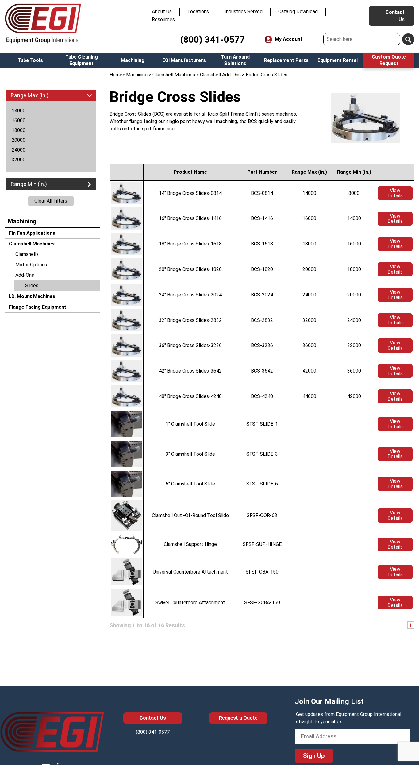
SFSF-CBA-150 (262, 572)
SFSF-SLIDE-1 (262, 424)
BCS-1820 (262, 269)
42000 (309, 371)
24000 (18, 150)
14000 (18, 111)
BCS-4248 (262, 396)
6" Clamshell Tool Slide (190, 484)
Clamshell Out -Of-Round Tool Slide (190, 515)
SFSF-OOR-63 (262, 515)
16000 (18, 120)
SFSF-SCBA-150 (262, 602)
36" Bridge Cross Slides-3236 (190, 345)
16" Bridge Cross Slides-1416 (190, 218)
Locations (198, 11)
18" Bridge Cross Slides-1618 (190, 244)
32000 (18, 160)
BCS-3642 (262, 371)
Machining (132, 60)
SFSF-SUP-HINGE (262, 544)
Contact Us (395, 15)
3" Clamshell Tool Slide (190, 454)
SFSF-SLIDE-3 (262, 454)
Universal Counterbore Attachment (190, 572)
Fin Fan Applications (31, 233)
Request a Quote (238, 718)
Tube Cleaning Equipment (81, 60)
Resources (163, 19)
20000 (18, 140)
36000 (309, 345)
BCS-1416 (262, 218)
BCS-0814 (262, 193)
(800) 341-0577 (212, 39)
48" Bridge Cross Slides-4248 (190, 396)
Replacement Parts (286, 60)
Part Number (262, 172)
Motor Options (31, 265)
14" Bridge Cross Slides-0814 (190, 193)
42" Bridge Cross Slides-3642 (190, 371)
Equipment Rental (337, 60)
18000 (18, 130)
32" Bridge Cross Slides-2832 (190, 320)
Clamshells (27, 254)
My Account (288, 39)
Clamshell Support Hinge (190, 544)
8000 (353, 193)
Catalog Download (298, 11)
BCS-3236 (262, 345)
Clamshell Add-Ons (220, 75)
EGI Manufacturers (184, 60)
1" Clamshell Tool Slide (190, 424)
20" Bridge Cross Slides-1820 (190, 269)
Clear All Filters (50, 201)
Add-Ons (24, 275)
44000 (309, 396)
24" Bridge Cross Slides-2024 (190, 295)
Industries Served (244, 11)
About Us (162, 11)
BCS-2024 (262, 295)
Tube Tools (30, 60)
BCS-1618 (262, 244)
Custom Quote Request (389, 60)
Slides (31, 285)
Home (116, 75)
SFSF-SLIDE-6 (262, 484)
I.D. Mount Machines (31, 296)
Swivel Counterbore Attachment (190, 602)
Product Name (190, 172)
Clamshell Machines (31, 244)
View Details (395, 193)
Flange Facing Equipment (37, 307)
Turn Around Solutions (235, 60)
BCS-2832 (262, 320)
